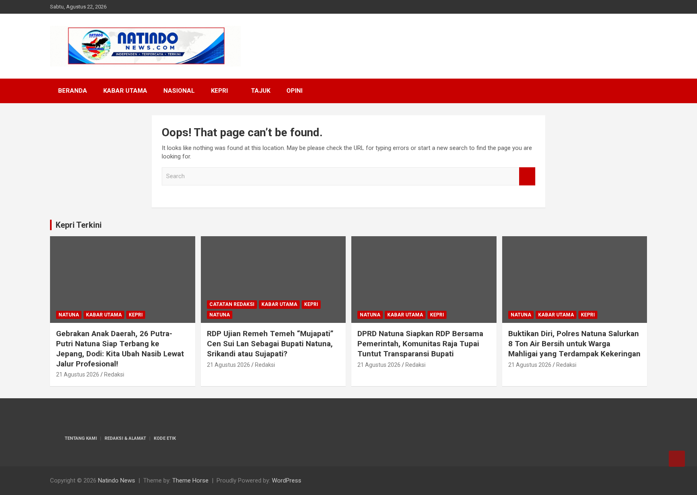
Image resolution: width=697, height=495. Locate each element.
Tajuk (260, 90)
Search (527, 176)
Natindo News (116, 480)
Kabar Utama (125, 90)
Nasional (179, 90)
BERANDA (72, 90)
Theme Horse (190, 480)
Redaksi (114, 374)
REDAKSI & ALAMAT (125, 438)
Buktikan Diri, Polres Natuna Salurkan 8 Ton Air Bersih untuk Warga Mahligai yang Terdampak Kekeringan (574, 343)
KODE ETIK (165, 438)
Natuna (68, 315)
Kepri (219, 90)
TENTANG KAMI (81, 438)
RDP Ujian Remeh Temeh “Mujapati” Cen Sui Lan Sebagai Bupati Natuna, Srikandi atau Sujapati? (270, 343)
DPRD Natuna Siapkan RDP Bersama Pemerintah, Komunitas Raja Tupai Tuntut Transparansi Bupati (420, 343)
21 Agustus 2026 (77, 374)
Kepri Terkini (79, 225)
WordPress (286, 480)
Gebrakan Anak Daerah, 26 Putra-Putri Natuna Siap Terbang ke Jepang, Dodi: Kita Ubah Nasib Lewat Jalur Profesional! (120, 348)
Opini (294, 90)
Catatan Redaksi (232, 304)
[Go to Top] (677, 459)
